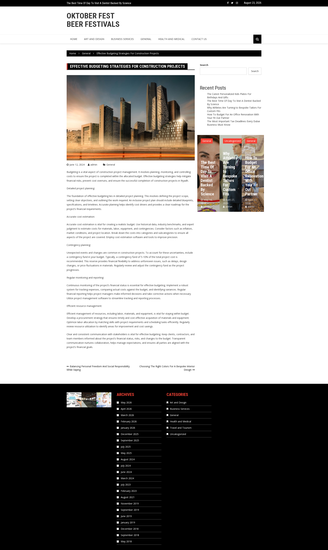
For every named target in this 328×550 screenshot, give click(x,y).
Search (204, 65)
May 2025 (126, 453)
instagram (237, 3)
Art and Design (94, 39)
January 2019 (128, 522)
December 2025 (130, 434)
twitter (232, 3)
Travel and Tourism (181, 427)
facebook (228, 3)
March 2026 (127, 415)
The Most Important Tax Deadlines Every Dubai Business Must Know (253, 174)
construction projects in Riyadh (171, 180)
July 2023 (126, 484)
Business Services (122, 39)
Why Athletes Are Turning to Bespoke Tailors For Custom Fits (99, 3)
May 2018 (126, 541)
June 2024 (126, 472)
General (146, 39)
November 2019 (130, 503)
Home (73, 39)
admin (93, 164)
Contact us (199, 39)
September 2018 (130, 535)
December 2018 (130, 528)
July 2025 (126, 446)
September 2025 (130, 440)
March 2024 (127, 478)
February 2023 (129, 490)
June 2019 (126, 516)
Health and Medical (171, 39)
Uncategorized (210, 140)
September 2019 (130, 509)
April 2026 (126, 408)
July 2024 (126, 465)
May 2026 (126, 402)
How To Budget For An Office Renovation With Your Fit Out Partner (232, 176)
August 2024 (128, 459)
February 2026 (129, 421)
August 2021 (128, 497)
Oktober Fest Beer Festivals (93, 20)
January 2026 (128, 427)
